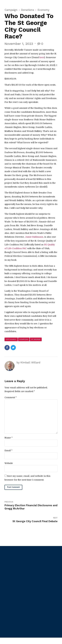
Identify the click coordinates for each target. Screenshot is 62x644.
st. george (35, 339)
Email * (8, 450)
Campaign (11, 9)
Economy (43, 9)
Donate (37, 607)
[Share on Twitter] (13, 347)
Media (7, 618)
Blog (7, 611)
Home (7, 603)
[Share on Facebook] (7, 347)
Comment (11, 397)
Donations (27, 9)
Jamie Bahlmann (34, 237)
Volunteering (40, 614)
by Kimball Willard (28, 362)
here (41, 57)
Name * (8, 437)
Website (9, 463)
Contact (8, 625)
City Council (11, 339)
